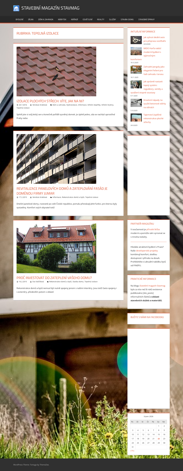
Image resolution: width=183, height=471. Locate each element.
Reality (100, 19)
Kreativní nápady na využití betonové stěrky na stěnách (155, 104)
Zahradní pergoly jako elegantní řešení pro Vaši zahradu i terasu (154, 70)
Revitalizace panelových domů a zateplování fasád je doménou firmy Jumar (62, 191)
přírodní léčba (153, 229)
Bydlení (19, 19)
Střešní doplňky (94, 105)
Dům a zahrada (45, 19)
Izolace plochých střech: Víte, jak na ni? (50, 101)
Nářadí (74, 19)
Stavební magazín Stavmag (50, 7)
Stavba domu (127, 19)
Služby (112, 19)
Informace (82, 105)
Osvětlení (87, 19)
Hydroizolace (71, 105)
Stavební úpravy (146, 19)
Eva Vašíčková (38, 281)
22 (159, 438)
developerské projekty (147, 250)
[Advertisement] (148, 175)
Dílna (30, 19)
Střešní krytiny (107, 105)
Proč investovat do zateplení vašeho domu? (54, 277)
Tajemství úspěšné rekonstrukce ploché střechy (153, 118)
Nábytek (62, 19)
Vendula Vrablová (39, 105)
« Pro (132, 451)
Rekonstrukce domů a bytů (73, 197)
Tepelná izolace (23, 108)
